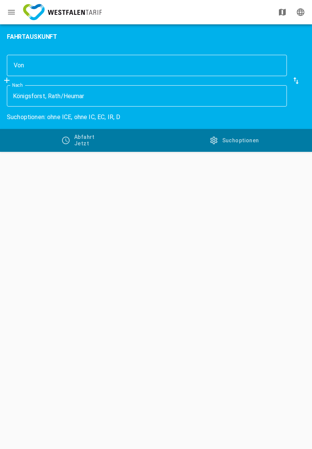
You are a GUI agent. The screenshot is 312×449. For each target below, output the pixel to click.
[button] (296, 81)
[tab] (78, 140)
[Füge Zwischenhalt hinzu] (7, 80)
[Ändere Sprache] (300, 12)
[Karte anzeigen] (282, 12)
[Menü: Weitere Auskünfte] (11, 12)
